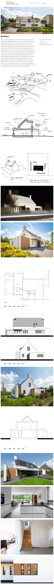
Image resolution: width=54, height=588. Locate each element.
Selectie (37, 3)
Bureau (44, 3)
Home (31, 3)
